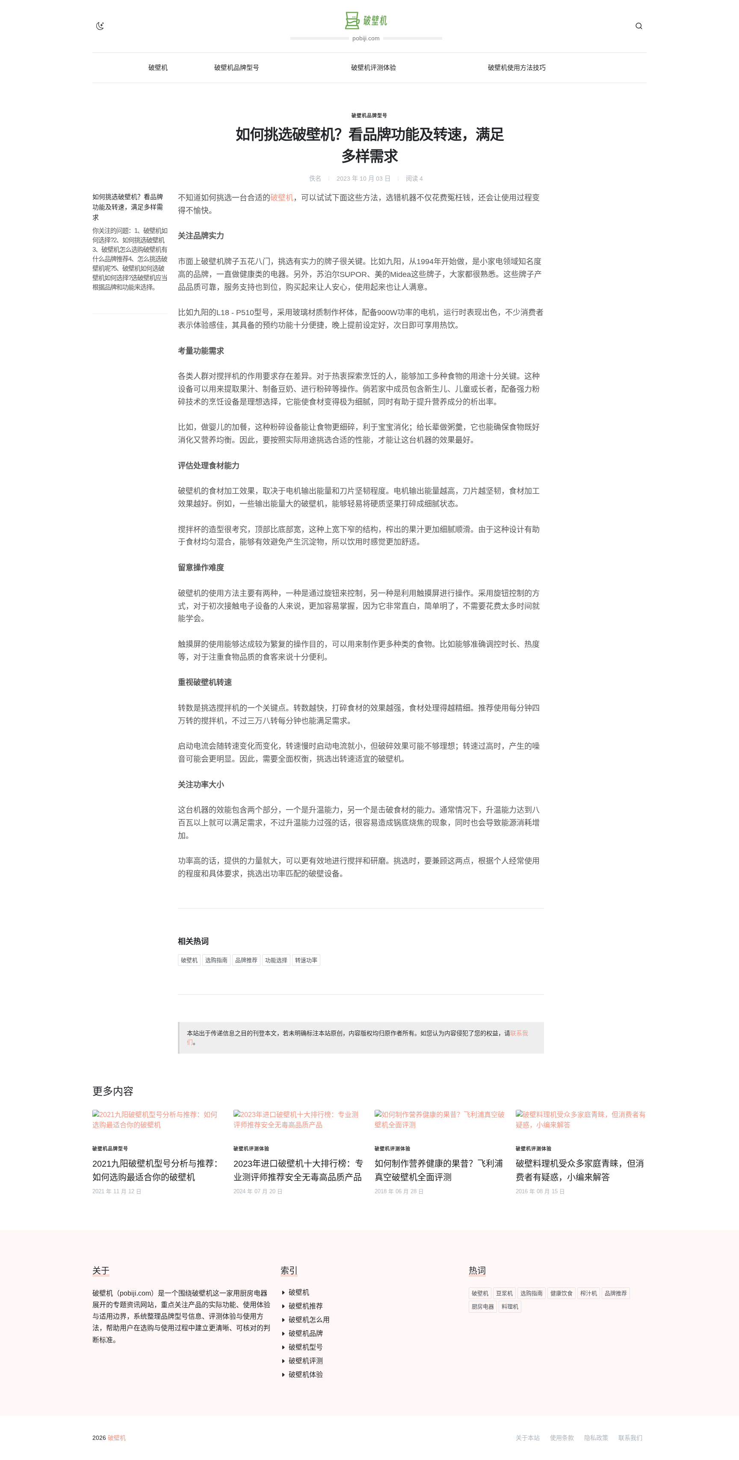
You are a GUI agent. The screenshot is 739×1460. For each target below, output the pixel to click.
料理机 (510, 1306)
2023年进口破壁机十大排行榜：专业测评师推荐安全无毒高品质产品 (299, 1170)
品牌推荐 (246, 960)
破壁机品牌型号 (369, 115)
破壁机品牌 (306, 1333)
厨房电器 (483, 1306)
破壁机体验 (306, 1374)
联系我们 (630, 1437)
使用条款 (562, 1437)
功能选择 (276, 960)
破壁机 (281, 198)
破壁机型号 (306, 1347)
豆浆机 (504, 1293)
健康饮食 (561, 1293)
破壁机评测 (306, 1361)
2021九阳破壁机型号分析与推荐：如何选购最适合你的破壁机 (157, 1170)
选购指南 (216, 960)
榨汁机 (588, 1293)
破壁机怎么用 (309, 1319)
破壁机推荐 (306, 1306)
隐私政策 (596, 1437)
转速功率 (306, 960)
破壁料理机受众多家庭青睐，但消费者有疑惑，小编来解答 (580, 1170)
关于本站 (528, 1437)
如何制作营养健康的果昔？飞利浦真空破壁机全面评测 (439, 1170)
